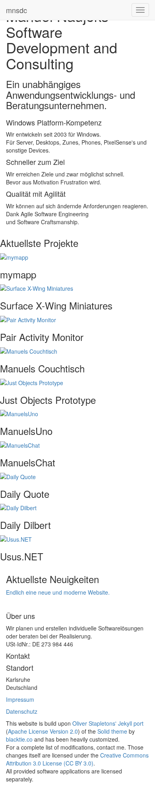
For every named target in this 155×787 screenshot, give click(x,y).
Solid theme (112, 731)
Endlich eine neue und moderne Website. (58, 592)
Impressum (20, 699)
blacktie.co (19, 739)
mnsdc (16, 10)
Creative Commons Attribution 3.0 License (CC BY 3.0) (77, 759)
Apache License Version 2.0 (43, 731)
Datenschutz (21, 711)
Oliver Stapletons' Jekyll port (107, 723)
